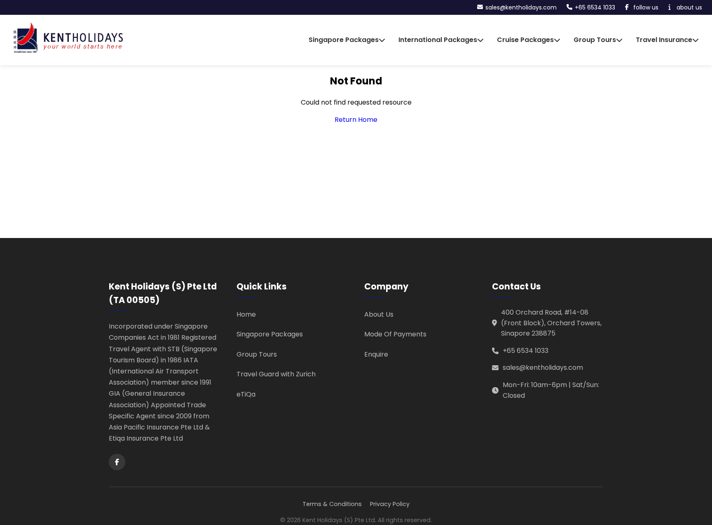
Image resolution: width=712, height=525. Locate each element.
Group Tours (257, 354)
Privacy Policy (390, 504)
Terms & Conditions (332, 504)
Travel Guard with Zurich (276, 374)
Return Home (356, 119)
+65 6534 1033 (525, 350)
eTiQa (246, 394)
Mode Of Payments (395, 334)
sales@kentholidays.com (543, 367)
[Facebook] (117, 462)
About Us (378, 314)
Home (246, 314)
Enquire (376, 354)
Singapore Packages (270, 334)
